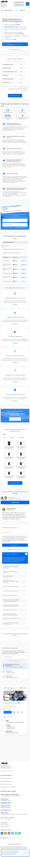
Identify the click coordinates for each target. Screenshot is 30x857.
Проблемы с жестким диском (7, 269)
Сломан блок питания (7, 273)
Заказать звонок (15, 419)
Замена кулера (5, 75)
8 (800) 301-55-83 (5, 803)
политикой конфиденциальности (21, 227)
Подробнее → (24, 260)
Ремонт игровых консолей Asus (8, 787)
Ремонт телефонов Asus (6, 778)
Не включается (6, 260)
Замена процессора (6, 82)
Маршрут (8, 712)
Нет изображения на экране (7, 265)
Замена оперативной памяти (8, 78)
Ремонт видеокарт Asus (6, 784)
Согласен (26, 853)
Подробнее (15, 304)
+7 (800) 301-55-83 (19, 2)
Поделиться (2, 833)
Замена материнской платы (8, 64)
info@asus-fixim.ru (5, 807)
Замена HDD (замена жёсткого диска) (10, 71)
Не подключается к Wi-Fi (7, 277)
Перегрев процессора (7, 281)
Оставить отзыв (15, 502)
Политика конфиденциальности (15, 844)
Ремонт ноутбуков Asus (6, 781)
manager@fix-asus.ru (6, 810)
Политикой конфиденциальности (15, 660)
